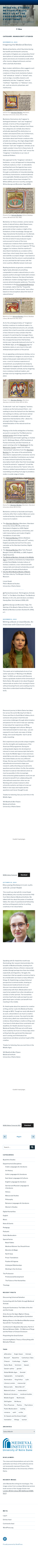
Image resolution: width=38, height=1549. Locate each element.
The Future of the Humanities (15, 1280)
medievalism (22, 1390)
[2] (4, 605)
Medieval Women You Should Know (17, 1246)
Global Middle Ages (10, 1372)
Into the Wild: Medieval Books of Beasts (16, 572)
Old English (8, 1401)
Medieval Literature (11, 1394)
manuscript (21, 1383)
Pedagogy (6, 1227)
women (24, 1420)
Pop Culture (29, 1405)
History (7, 1192)
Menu (20, 29)
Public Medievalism (9, 1235)
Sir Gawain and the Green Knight (15, 1416)
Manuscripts (8, 1387)
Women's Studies (11, 1207)
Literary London (9, 1383)
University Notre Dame (19, 2)
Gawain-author (9, 1369)
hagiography (8, 1376)
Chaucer (7, 1361)
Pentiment (24, 445)
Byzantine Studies (9, 1160)
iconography (19, 1376)
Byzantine (15, 1358)
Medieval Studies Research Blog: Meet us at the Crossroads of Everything (16, 13)
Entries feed (7, 1520)
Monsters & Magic (11, 1250)
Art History (9, 1170)
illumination (8, 1379)
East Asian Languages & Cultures (16, 1178)
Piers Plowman (9, 1405)
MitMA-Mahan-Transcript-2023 (12, 1125)
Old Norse (17, 1401)
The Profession (8, 1273)
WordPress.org (8, 1527)
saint (14, 1412)
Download (24, 875)
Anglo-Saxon (18, 1354)
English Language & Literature (15, 1182)
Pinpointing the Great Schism (13, 1335)
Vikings (16, 1420)
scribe (21, 1412)
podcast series (8, 435)
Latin (27, 1379)
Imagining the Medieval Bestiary (17, 45)
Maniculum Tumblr (9, 447)
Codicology (16, 1361)
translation (7, 1420)
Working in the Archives (13, 1269)
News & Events (8, 1223)
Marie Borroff (20, 1387)
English (5, 1215)
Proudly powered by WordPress (13, 1544)
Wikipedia (22, 345)
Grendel (22, 1372)
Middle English (9, 1398)
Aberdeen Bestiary (16, 112)
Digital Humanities (9, 1211)
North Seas (9, 1254)
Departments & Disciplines (12, 1164)
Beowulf (7, 1358)
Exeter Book (8, 1365)
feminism (18, 1365)
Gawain (26, 1365)
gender (19, 1369)
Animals (28, 1354)
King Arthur (19, 1379)
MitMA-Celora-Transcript (10, 875)
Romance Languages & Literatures (17, 1203)
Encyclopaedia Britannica (25, 284)
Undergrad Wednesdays (13, 1265)
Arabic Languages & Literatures (16, 1167)
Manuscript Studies (12, 1196)
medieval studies (26, 1394)
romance (7, 1412)
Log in (5, 1516)
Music (5, 1219)
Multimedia (21, 1398)
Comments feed (8, 1524)
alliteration (7, 1354)
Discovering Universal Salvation (14, 1297)
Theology (6, 1285)
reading (22, 1409)
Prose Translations (11, 1258)
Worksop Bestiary (12, 550)
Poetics (19, 1405)
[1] (3, 593)
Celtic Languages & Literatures (16, 1174)
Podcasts (6, 1231)
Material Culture (9, 1390)
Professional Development (14, 1277)
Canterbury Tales (28, 1358)
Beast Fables (9, 1242)
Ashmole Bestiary (16, 215)
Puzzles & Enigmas (11, 1261)
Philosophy (9, 1199)
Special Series (8, 1239)
